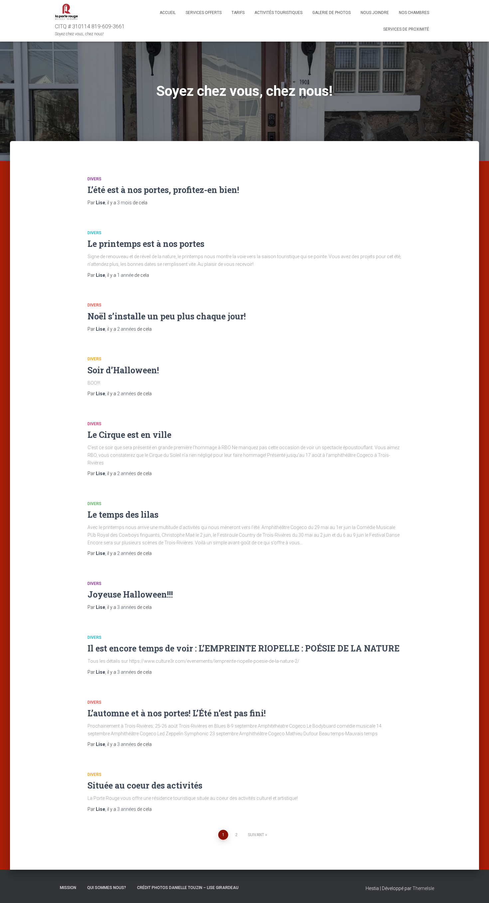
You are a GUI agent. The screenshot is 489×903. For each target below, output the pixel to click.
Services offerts (204, 12)
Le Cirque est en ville (129, 434)
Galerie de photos (331, 12)
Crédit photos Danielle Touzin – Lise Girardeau (188, 887)
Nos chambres (414, 12)
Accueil (168, 12)
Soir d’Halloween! (123, 370)
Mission (68, 887)
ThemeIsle (423, 888)
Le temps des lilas (122, 514)
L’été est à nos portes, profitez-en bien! (163, 189)
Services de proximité (406, 29)
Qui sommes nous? (106, 887)
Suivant (256, 834)
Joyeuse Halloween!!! (130, 594)
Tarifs (238, 12)
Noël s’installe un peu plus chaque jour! (166, 316)
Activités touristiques (278, 12)
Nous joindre (375, 12)
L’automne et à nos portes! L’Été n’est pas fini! (176, 713)
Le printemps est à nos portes (145, 243)
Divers (94, 179)
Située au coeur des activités (144, 785)
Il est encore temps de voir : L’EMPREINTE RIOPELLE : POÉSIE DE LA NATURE (243, 648)
